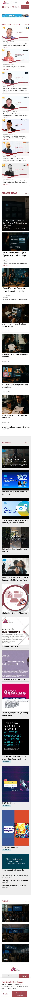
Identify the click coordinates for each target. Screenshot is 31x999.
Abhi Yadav (5, 158)
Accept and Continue (19, 994)
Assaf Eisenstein (7, 66)
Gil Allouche (6, 136)
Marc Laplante (6, 88)
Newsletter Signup (24, 975)
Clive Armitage (6, 181)
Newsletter (25, 7)
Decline (5, 994)
